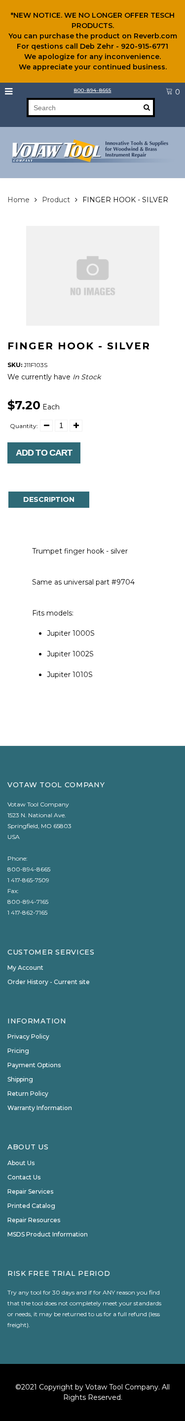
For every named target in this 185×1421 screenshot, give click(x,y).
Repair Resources (33, 1220)
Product (56, 199)
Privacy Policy (28, 1036)
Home (18, 199)
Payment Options (34, 1065)
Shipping (20, 1079)
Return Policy (27, 1093)
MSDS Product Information (47, 1234)
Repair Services (30, 1191)
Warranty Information (39, 1108)
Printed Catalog (31, 1205)
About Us (21, 1163)
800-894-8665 (92, 90)
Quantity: (24, 426)
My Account (25, 967)
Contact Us (23, 1177)
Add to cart (44, 453)
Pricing (18, 1050)
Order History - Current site (48, 982)
